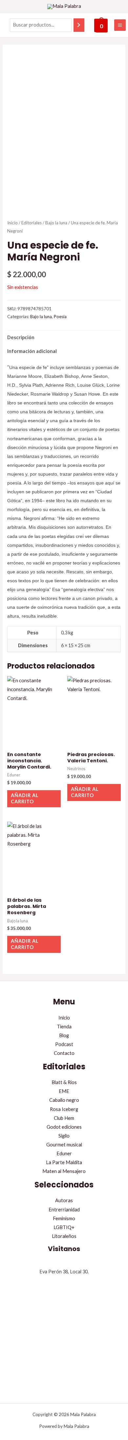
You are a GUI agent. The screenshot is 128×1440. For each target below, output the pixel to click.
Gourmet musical (64, 1144)
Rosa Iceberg (64, 1109)
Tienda (64, 1026)
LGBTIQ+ (64, 1227)
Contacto (64, 1053)
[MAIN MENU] (120, 25)
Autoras (64, 1200)
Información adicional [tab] (32, 351)
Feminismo (64, 1218)
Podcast (64, 1044)
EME (64, 1091)
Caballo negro (64, 1100)
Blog (64, 1035)
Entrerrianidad (64, 1209)
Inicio (12, 222)
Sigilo (64, 1136)
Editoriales (31, 222)
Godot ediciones (64, 1127)
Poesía (60, 316)
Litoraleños (64, 1236)
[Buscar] (79, 24)
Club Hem (64, 1118)
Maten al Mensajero (64, 1171)
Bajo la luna (56, 222)
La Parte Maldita (64, 1162)
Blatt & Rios (64, 1082)
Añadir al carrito (25, 798)
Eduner (64, 1153)
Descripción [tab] (20, 337)
